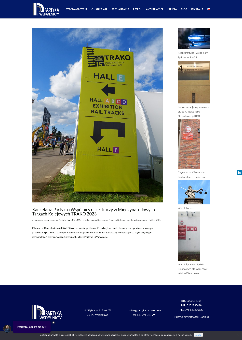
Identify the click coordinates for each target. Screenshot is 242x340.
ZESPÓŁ (137, 9)
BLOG (184, 9)
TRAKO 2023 (154, 219)
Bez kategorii (89, 219)
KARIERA (172, 9)
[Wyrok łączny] (194, 193)
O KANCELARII (99, 9)
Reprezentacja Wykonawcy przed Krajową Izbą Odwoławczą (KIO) (193, 111)
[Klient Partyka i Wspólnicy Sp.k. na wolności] (194, 39)
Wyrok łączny (186, 208)
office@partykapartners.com (144, 310)
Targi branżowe (138, 219)
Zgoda (198, 335)
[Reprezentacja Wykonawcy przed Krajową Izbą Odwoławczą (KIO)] (194, 83)
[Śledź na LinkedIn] (239, 172)
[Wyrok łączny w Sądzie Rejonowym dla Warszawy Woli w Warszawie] (189, 237)
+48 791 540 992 (146, 314)
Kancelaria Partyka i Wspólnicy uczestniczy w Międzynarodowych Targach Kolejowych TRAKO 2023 (93, 211)
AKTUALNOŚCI (154, 9)
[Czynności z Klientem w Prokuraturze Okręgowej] (189, 144)
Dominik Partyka (58, 219)
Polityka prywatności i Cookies (191, 316)
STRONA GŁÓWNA (76, 9)
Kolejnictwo (123, 219)
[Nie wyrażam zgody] (238, 335)
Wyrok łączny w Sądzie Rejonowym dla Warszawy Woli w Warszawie (192, 269)
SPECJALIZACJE (120, 9)
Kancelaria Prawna (106, 219)
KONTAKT (197, 9)
